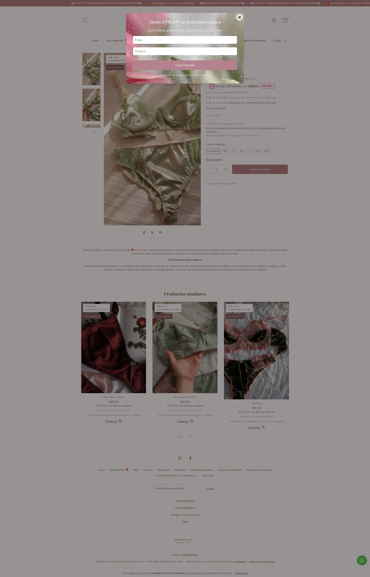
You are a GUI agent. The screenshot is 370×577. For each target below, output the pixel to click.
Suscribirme (185, 65)
